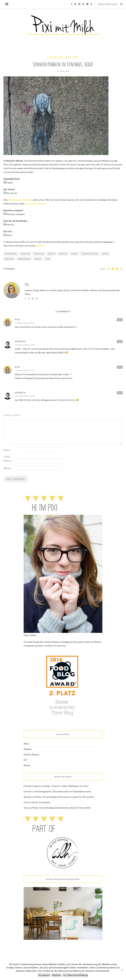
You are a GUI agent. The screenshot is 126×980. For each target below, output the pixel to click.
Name (6, 450)
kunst (74, 254)
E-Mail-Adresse (7, 459)
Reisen (27, 765)
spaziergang (24, 259)
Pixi (27, 284)
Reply (120, 320)
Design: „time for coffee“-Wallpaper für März (65, 786)
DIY (26, 759)
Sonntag (9, 259)
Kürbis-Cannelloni (41, 802)
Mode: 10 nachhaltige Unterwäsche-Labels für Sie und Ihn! (64, 796)
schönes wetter (89, 254)
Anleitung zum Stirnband (20, 199)
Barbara (28, 796)
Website (7, 468)
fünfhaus (39, 254)
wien (47, 259)
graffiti (63, 254)
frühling (25, 254)
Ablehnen (56, 975)
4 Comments (9, 268)
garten (51, 254)
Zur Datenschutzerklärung (75, 975)
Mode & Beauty (31, 754)
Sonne (105, 254)
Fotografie (11, 254)
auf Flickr (40, 245)
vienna (38, 259)
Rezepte (28, 749)
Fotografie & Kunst (59, 57)
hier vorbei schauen (35, 203)
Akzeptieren (44, 975)
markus (20, 341)
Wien (76, 57)
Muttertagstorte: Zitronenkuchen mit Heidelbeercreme (63, 791)
